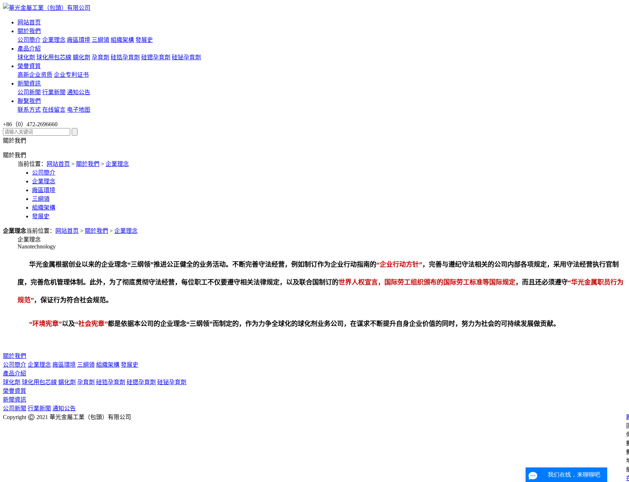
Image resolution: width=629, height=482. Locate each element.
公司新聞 (29, 92)
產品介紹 (29, 48)
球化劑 (26, 57)
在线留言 (54, 110)
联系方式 (29, 110)
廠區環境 (78, 40)
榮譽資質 (29, 66)
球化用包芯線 (53, 57)
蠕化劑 (81, 57)
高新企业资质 (34, 75)
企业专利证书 (71, 75)
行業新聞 (54, 92)
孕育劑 (100, 57)
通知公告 (78, 92)
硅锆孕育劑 (125, 57)
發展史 (144, 40)
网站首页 (29, 22)
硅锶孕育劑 (155, 57)
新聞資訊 (29, 83)
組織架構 (122, 40)
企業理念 (54, 40)
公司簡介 (29, 40)
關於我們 (29, 31)
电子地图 (78, 110)
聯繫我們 (29, 101)
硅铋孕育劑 (186, 57)
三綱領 (100, 40)
